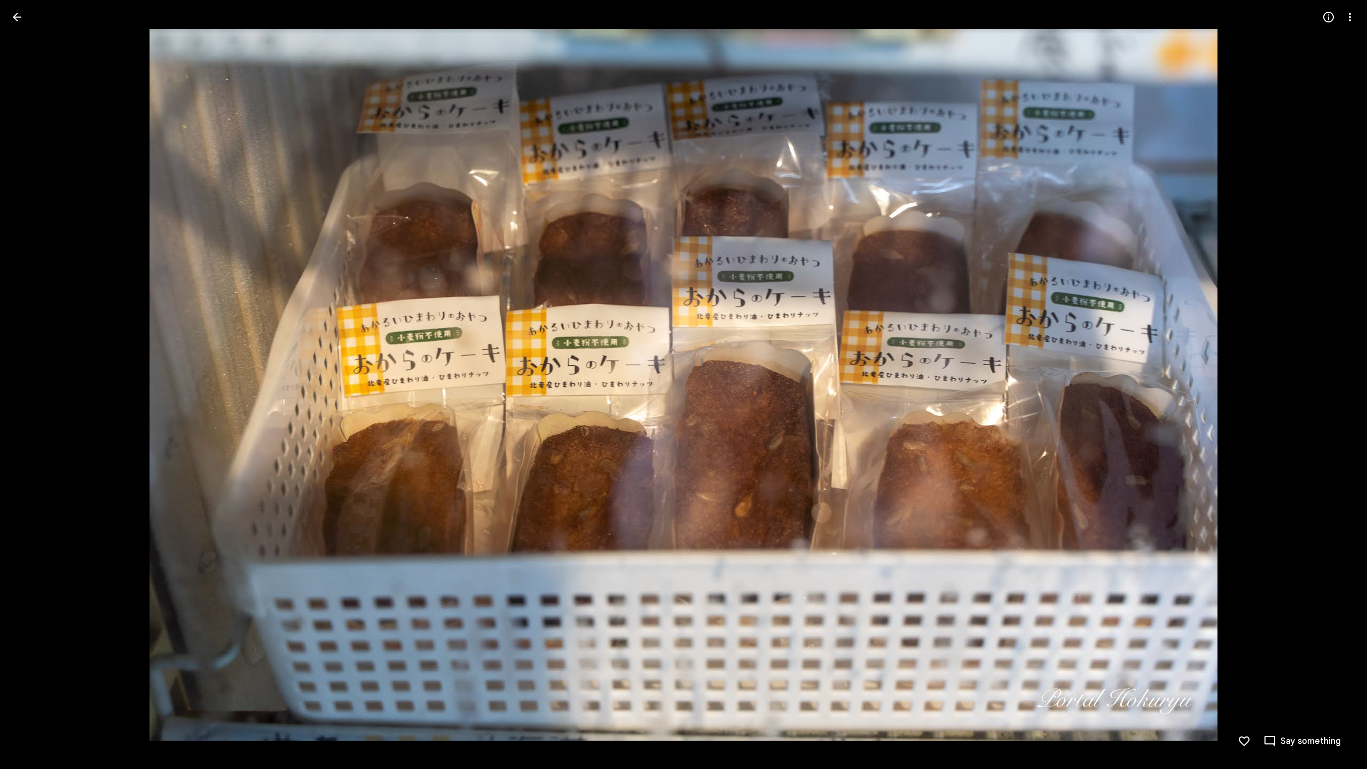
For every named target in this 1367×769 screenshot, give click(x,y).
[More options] (1350, 17)
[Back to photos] (17, 17)
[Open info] (1328, 17)
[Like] (1244, 741)
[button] (30, 384)
